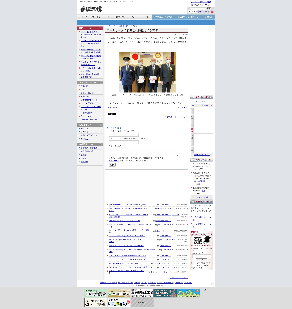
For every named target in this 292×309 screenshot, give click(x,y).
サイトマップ (204, 12)
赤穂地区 (168, 117)
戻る (193, 105)
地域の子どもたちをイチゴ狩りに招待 (124, 221)
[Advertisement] (146, 186)
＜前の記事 (113, 107)
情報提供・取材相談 (89, 148)
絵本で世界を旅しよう (90, 100)
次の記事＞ (182, 107)
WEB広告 (85, 139)
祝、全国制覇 (199, 181)
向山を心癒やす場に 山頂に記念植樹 (124, 263)
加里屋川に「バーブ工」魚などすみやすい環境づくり (131, 267)
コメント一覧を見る (202, 197)
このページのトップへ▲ (179, 278)
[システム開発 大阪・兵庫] (209, 284)
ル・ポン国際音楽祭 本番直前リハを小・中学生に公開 (91, 43)
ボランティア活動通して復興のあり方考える (127, 259)
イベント (156, 272)
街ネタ (168, 263)
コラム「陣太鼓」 (88, 93)
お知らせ (175, 215)
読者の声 (84, 86)
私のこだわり (86, 116)
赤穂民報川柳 (86, 113)
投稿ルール (113, 161)
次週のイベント (205, 105)
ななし (195, 169)
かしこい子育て (87, 103)
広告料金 (84, 132)
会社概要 (84, 162)
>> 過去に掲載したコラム (92, 119)
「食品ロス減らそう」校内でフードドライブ (127, 236)
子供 (158, 221)
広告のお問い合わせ (89, 135)
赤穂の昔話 (85, 96)
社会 (160, 208)
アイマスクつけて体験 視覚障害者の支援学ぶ (127, 256)
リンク (83, 158)
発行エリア (85, 128)
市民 (203, 191)
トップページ (110, 26)
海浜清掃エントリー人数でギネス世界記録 (126, 246)
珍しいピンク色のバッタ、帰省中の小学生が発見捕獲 (91, 34)
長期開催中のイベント (202, 155)
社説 (82, 90)
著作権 (83, 155)
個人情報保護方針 (88, 151)
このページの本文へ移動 (201, 2)
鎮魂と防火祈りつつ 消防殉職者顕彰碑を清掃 (127, 205)
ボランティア (123, 26)
